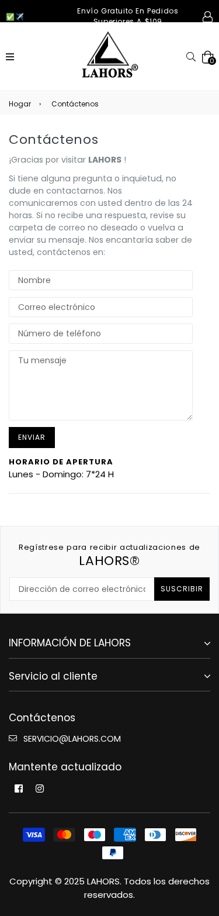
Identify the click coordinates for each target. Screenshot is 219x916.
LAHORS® (109, 555)
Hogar (20, 104)
